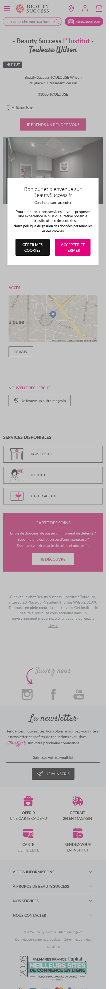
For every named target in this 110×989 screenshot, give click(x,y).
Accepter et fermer (73, 247)
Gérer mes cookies (32, 247)
